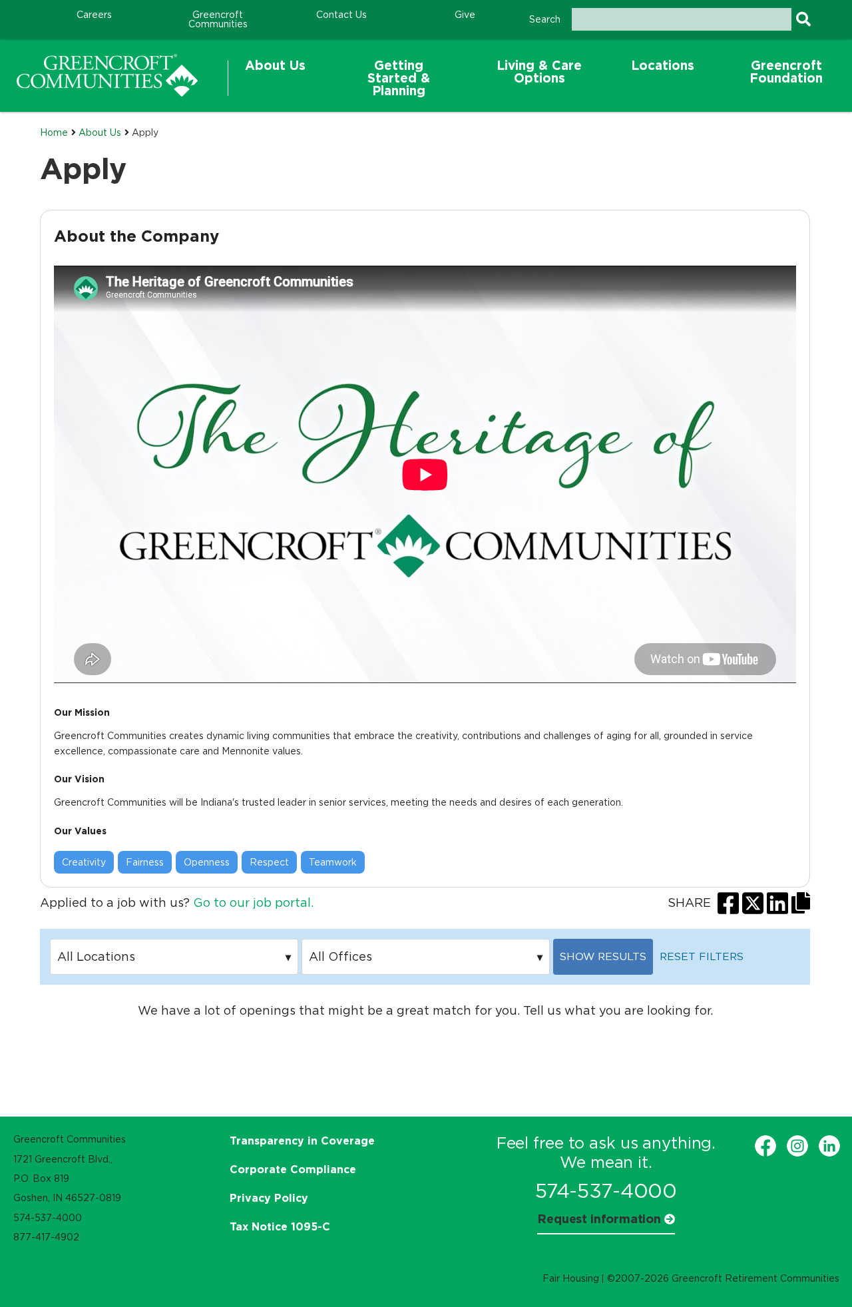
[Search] (803, 19)
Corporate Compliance (293, 1169)
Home (54, 132)
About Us (100, 132)
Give (465, 14)
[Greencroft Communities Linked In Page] (829, 1146)
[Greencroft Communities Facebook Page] (765, 1146)
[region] (107, 75)
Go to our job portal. (253, 903)
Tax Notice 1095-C (280, 1226)
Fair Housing (570, 1278)
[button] (275, 78)
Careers (94, 14)
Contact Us (341, 14)
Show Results (603, 956)
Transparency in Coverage (302, 1141)
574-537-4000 (606, 1191)
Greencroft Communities (218, 19)
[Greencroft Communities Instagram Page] (797, 1146)
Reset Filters (702, 956)
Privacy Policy (269, 1198)
